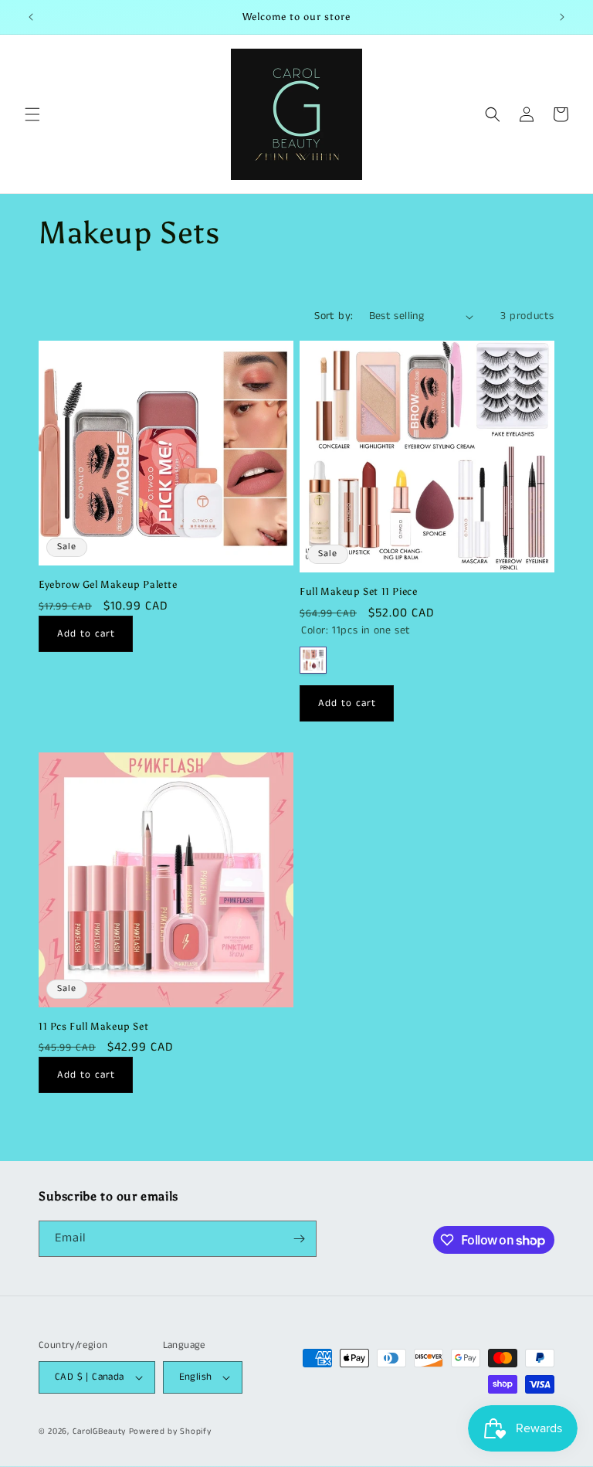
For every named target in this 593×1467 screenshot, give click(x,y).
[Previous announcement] (31, 17)
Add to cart (86, 634)
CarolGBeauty (99, 1431)
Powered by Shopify (170, 1431)
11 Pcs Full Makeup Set (93, 1026)
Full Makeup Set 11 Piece (358, 591)
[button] (32, 114)
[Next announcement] (562, 17)
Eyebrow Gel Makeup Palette (108, 584)
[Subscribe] (299, 1239)
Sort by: (333, 316)
